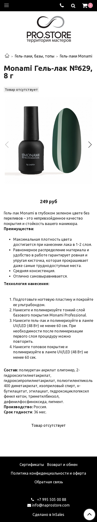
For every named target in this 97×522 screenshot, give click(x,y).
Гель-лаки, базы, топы (34, 56)
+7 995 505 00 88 (51, 499)
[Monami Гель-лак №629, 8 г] (48, 140)
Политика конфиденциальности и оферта (48, 473)
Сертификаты (32, 464)
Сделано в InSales (48, 514)
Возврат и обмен (62, 464)
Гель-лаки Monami (76, 56)
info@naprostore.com (51, 505)
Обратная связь (48, 482)
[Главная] (7, 56)
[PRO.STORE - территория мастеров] (49, 28)
